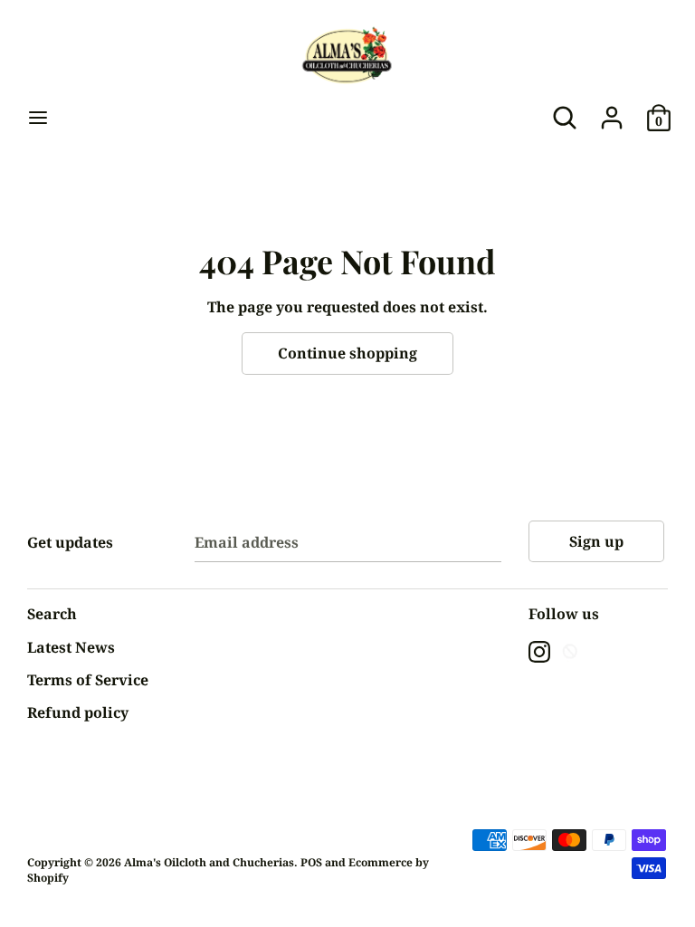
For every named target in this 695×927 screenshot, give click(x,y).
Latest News (71, 647)
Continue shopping (347, 353)
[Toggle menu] (38, 118)
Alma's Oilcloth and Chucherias (209, 862)
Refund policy (78, 712)
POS (311, 862)
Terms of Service (87, 680)
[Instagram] (539, 651)
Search (52, 614)
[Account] (612, 110)
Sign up (596, 541)
